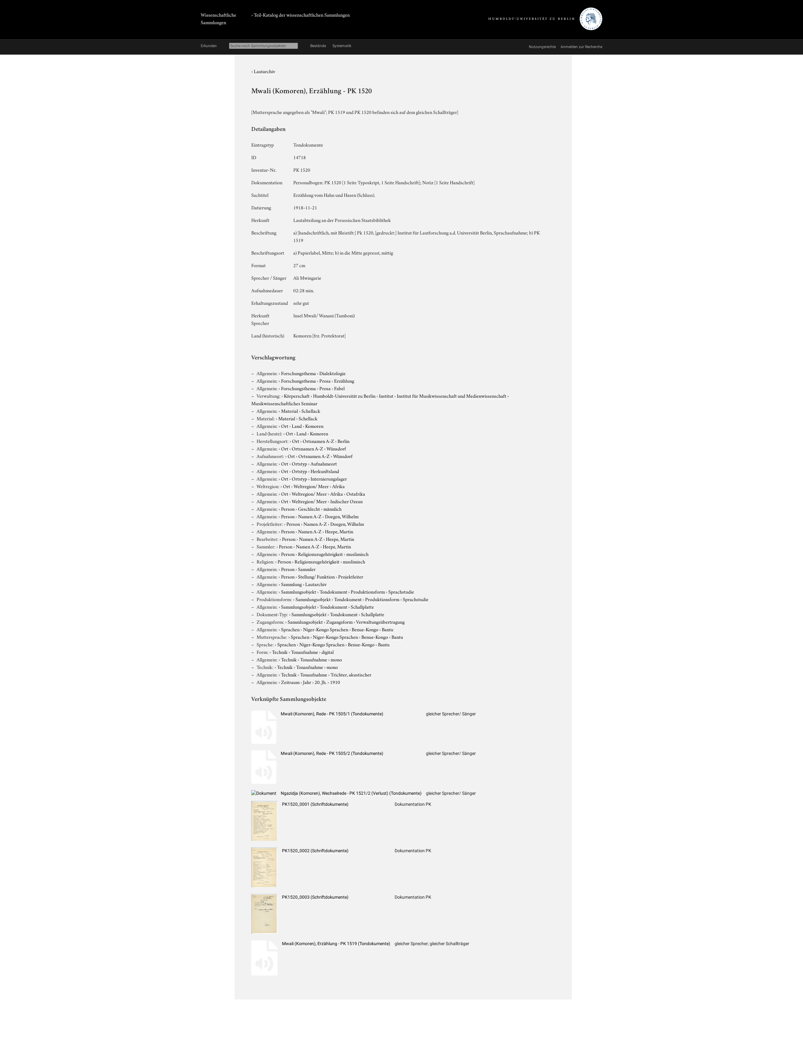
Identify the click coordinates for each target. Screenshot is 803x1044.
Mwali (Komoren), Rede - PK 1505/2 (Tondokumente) (332, 753)
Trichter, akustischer (351, 674)
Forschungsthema (298, 372)
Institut (386, 395)
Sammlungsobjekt (298, 591)
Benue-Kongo (365, 629)
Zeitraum (290, 681)
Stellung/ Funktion (316, 576)
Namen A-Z (310, 516)
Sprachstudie (401, 591)
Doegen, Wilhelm (342, 516)
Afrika (338, 485)
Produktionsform (368, 591)
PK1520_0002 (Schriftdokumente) (315, 850)
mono (336, 659)
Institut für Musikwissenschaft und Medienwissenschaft (451, 395)
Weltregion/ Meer (311, 485)
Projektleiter (350, 576)
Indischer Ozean (346, 501)
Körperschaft (297, 395)
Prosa (325, 380)
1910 (335, 681)
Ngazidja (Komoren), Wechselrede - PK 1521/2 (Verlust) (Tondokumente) (351, 793)
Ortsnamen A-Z (318, 440)
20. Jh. (321, 681)
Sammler (307, 568)
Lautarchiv (264, 70)
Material (289, 410)
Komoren (314, 425)
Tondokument (333, 591)
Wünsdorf (336, 448)
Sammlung (291, 583)
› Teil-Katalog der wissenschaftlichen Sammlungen (300, 14)
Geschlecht (309, 508)
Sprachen (290, 629)
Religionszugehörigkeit (320, 553)
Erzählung (344, 380)
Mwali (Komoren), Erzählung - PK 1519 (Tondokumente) (336, 943)
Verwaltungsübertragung (380, 621)
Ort (284, 425)
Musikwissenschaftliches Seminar (284, 403)
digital (328, 651)
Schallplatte (362, 606)
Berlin (343, 440)
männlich (332, 508)
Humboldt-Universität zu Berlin (344, 395)
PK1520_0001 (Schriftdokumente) (315, 804)
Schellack (310, 410)
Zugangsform (339, 621)
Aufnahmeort (324, 463)
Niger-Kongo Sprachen (325, 629)
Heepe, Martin (339, 531)
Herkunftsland (325, 470)
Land (297, 425)
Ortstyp (299, 463)
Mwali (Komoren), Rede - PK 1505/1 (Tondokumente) (332, 713)
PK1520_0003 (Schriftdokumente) (315, 897)
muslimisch (357, 553)
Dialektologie (332, 372)
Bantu (387, 629)
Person (288, 508)
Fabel (339, 388)
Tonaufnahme (304, 651)
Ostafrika (355, 493)
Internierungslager (329, 478)
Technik (280, 651)
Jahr (307, 681)
